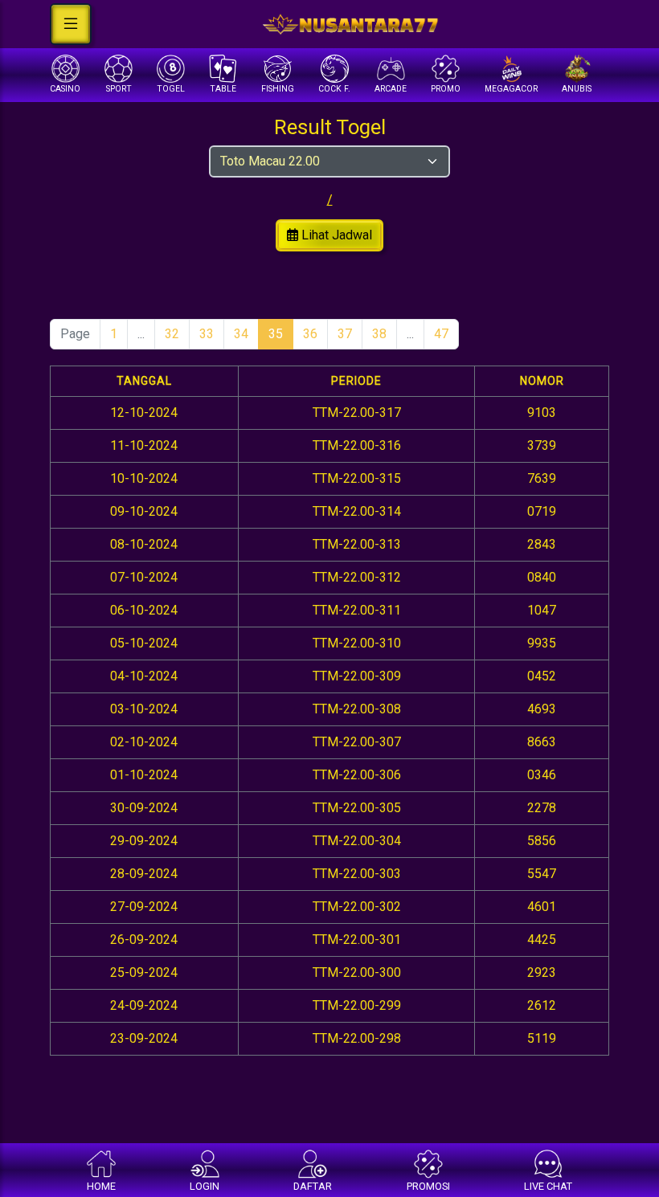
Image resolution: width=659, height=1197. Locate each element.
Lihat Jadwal (335, 235)
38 (379, 333)
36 (310, 333)
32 (172, 333)
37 (345, 333)
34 (241, 333)
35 (275, 333)
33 (206, 333)
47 (441, 333)
